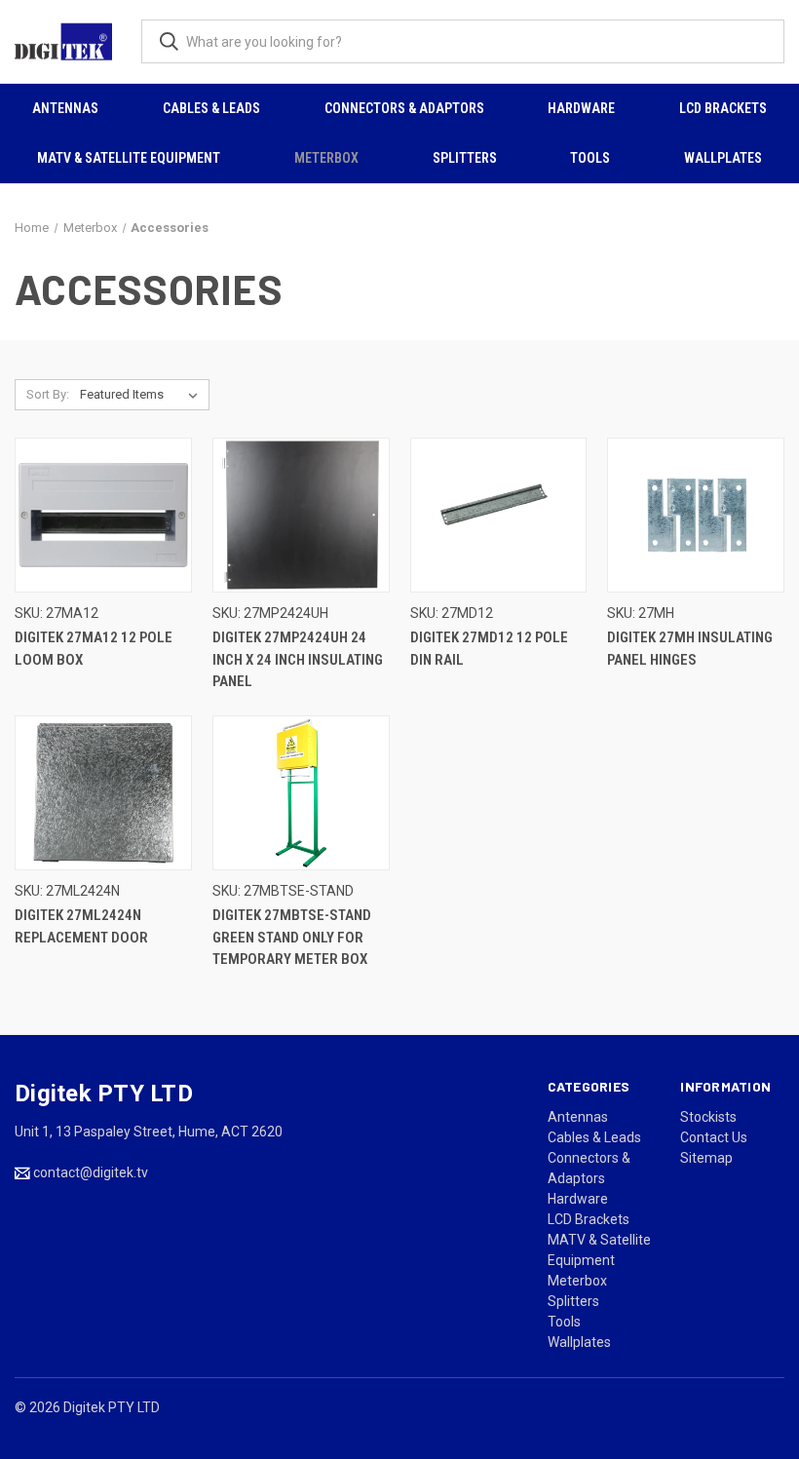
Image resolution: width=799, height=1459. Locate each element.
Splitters (465, 158)
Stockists (708, 1117)
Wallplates (723, 158)
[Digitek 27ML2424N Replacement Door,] (103, 793)
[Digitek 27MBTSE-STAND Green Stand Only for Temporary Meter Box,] (301, 793)
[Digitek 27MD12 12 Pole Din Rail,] (499, 516)
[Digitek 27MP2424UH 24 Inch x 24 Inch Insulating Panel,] (301, 516)
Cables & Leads (211, 108)
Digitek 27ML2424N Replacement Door (81, 926)
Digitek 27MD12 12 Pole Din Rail (489, 649)
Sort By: (47, 394)
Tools (590, 158)
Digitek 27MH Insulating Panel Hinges (690, 649)
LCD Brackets (723, 108)
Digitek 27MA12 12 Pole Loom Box (93, 649)
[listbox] (143, 394)
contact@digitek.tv (90, 1172)
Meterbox (326, 158)
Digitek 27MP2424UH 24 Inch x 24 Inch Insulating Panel (297, 659)
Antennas (65, 108)
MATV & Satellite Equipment (128, 158)
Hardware (581, 108)
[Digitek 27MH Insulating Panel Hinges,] (695, 516)
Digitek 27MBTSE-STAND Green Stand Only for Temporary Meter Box (291, 937)
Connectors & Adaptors (404, 108)
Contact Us (713, 1137)
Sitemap (706, 1158)
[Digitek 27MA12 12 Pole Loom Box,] (103, 516)
